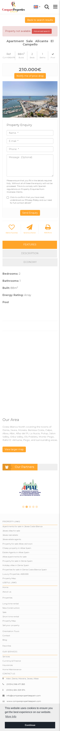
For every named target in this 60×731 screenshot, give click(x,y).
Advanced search (42, 31)
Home (5, 587)
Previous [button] (6, 99)
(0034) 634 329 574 (15, 690)
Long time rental (10, 603)
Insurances (7, 665)
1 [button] (23, 507)
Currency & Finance (11, 661)
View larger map (14, 449)
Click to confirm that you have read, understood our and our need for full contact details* (31, 200)
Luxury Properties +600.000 (15, 574)
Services (6, 656)
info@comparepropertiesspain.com (23, 695)
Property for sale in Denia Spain (17, 561)
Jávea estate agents (11, 539)
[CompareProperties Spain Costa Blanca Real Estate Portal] (14, 6)
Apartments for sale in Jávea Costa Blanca (22, 526)
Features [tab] (29, 244)
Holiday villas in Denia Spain (15, 565)
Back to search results (40, 20)
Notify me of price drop (30, 75)
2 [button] (26, 507)
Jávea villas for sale (11, 530)
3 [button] (30, 507)
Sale (4, 612)
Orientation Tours (10, 631)
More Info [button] (10, 716)
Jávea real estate (10, 535)
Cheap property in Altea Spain (16, 548)
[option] (30, 99)
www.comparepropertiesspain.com (24, 701)
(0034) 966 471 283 (15, 684)
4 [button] (33, 507)
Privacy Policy (32, 200)
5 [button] (36, 507)
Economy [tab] (30, 262)
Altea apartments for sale (14, 556)
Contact (6, 635)
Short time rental (10, 616)
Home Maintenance (11, 669)
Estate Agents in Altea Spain (15, 552)
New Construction (11, 608)
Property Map (9, 578)
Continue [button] (30, 725)
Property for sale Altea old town (17, 544)
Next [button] (54, 99)
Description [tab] (29, 253)
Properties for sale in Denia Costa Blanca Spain (24, 569)
